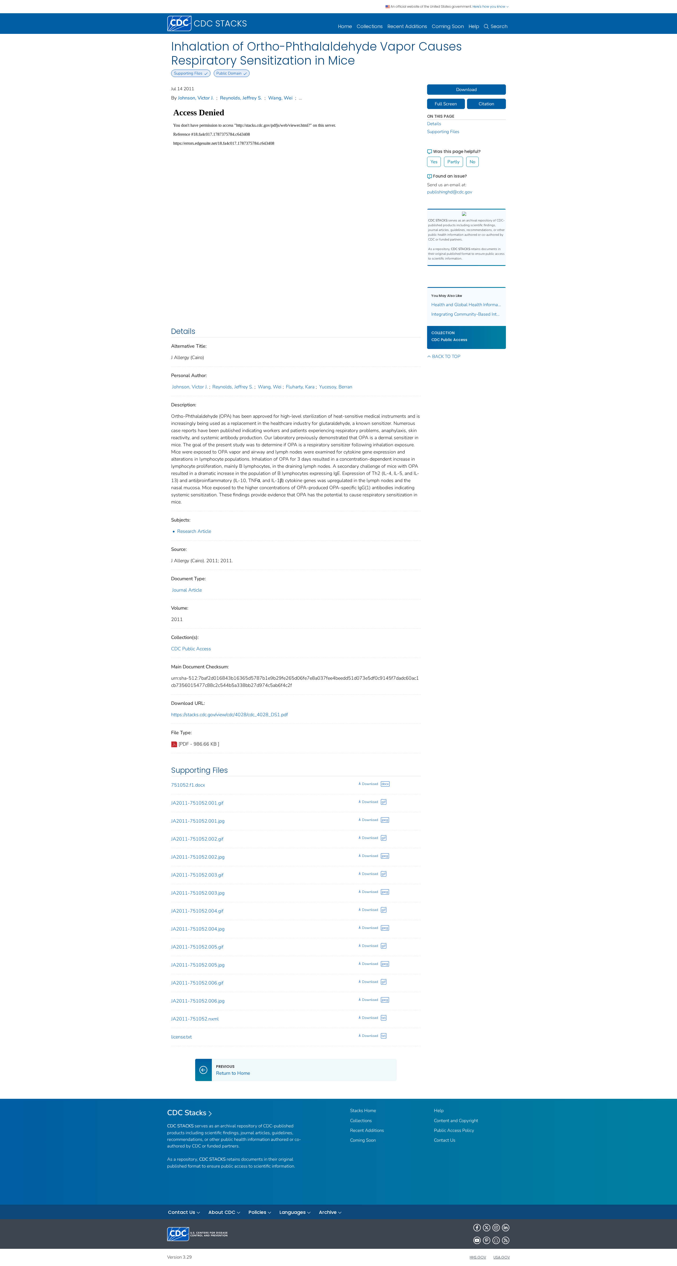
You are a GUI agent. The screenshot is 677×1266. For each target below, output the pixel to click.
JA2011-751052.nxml (195, 1019)
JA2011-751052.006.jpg (198, 1001)
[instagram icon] (496, 1227)
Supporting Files (443, 132)
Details (434, 124)
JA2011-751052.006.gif (197, 983)
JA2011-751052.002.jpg (198, 857)
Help (474, 26)
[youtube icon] (477, 1240)
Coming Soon (448, 26)
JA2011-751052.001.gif (197, 803)
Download (370, 784)
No (472, 162)
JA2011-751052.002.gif (197, 839)
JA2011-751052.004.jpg (198, 929)
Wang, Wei (280, 98)
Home (345, 26)
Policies (257, 1212)
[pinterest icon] (486, 1240)
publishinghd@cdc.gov (449, 192)
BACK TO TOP (446, 356)
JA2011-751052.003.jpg (198, 893)
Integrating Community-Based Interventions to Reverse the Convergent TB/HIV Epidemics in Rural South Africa (466, 314)
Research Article (194, 531)
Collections (370, 26)
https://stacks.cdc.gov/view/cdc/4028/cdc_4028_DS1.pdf (229, 714)
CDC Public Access (191, 649)
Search (499, 26)
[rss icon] (505, 1240)
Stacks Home (363, 1111)
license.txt (181, 1037)
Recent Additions (407, 26)
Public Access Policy (454, 1130)
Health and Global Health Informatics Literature (466, 305)
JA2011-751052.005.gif (197, 947)
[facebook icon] (477, 1227)
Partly (453, 162)
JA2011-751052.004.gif (197, 911)
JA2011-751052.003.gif (197, 875)
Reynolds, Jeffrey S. (241, 98)
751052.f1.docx (188, 785)
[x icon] (486, 1227)
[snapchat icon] (496, 1240)
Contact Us (444, 1140)
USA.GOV (501, 1257)
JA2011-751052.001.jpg (198, 821)
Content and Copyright (456, 1121)
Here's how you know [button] (489, 6)
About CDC (221, 1212)
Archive (328, 1212)
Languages (293, 1212)
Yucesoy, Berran (335, 387)
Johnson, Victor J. (196, 98)
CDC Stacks (187, 1113)
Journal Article (187, 590)
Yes (434, 162)
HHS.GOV (478, 1257)
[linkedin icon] (505, 1227)
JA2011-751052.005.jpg (198, 965)
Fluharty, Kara (300, 387)
